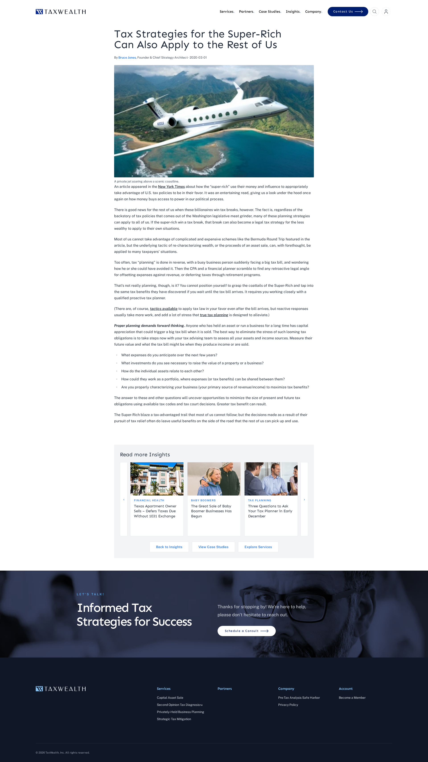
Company (286, 688)
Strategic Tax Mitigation (174, 719)
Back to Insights (169, 547)
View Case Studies (213, 547)
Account (346, 688)
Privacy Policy (288, 705)
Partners (225, 688)
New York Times (171, 186)
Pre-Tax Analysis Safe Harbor (299, 697)
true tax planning (214, 315)
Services (164, 688)
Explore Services (258, 547)
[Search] (374, 11)
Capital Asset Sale (170, 697)
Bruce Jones (127, 57)
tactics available (163, 309)
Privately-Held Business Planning (180, 712)
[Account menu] (386, 11)
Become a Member (352, 697)
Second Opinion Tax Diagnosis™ (180, 705)
